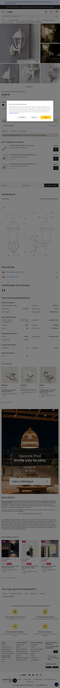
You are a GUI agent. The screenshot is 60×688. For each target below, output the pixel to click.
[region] (30, 110)
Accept (46, 117)
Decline (34, 117)
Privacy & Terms (13, 113)
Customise (22, 117)
